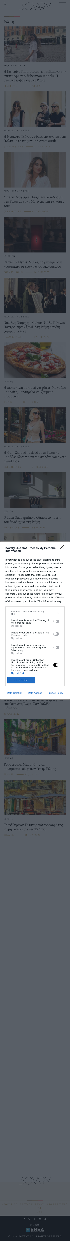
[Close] (63, 548)
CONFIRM (21, 680)
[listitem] (35, 612)
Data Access (35, 692)
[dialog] (35, 620)
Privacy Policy (55, 692)
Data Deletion (14, 692)
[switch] (56, 621)
